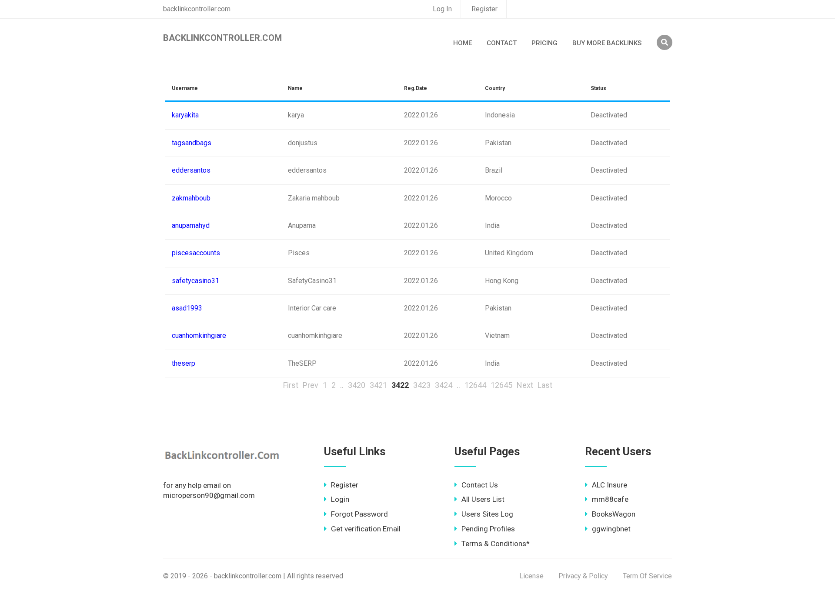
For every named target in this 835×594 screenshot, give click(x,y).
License (531, 576)
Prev (310, 385)
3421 (378, 385)
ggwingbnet (611, 528)
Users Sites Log (487, 514)
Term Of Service (647, 576)
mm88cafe (610, 499)
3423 (422, 385)
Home (462, 43)
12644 (475, 385)
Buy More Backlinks (606, 43)
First (290, 385)
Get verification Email (366, 528)
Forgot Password (359, 514)
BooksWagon (613, 514)
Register (484, 9)
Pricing (544, 43)
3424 (443, 385)
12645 (501, 385)
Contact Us (479, 485)
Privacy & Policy (583, 576)
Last (545, 385)
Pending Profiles (488, 528)
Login (340, 499)
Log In (442, 9)
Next (525, 385)
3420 (356, 385)
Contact (502, 43)
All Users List (482, 499)
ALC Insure (609, 485)
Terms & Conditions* (495, 543)
